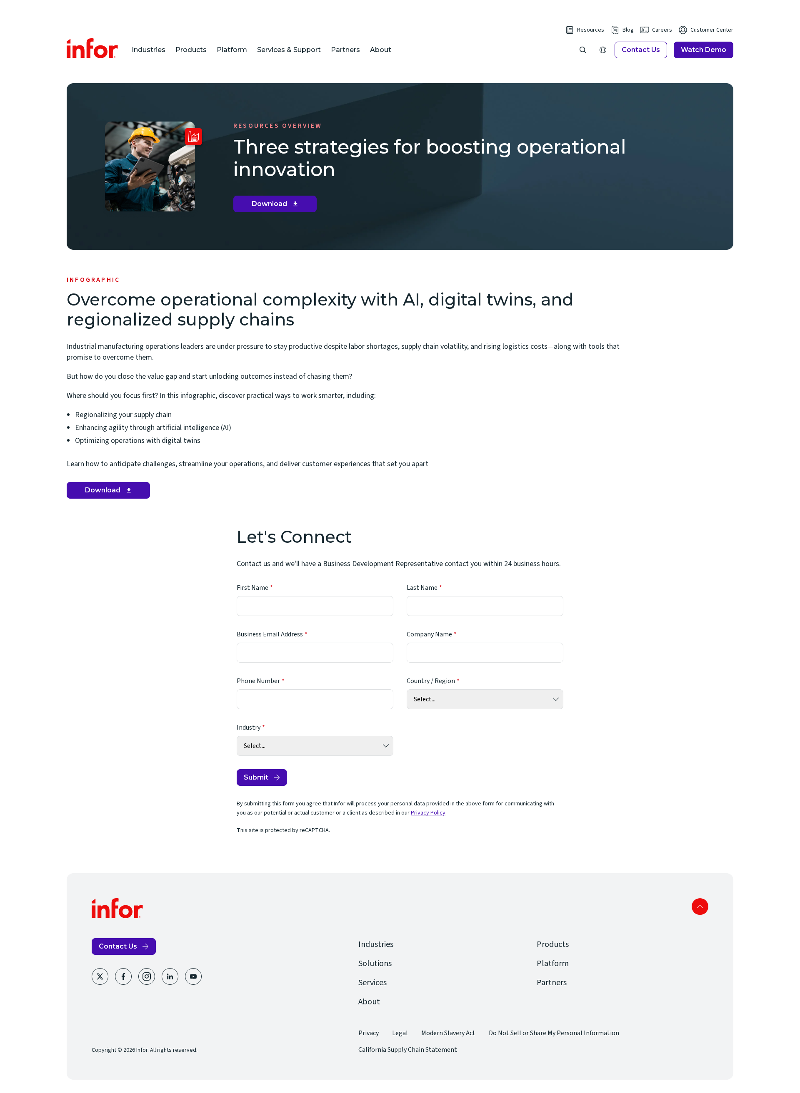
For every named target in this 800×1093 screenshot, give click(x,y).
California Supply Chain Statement (407, 1049)
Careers (662, 30)
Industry (248, 727)
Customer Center (711, 30)
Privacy (368, 1033)
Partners (345, 50)
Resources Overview (277, 125)
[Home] (92, 48)
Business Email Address (270, 634)
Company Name (429, 634)
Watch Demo (703, 50)
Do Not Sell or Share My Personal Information (554, 1033)
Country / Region (431, 681)
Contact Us (641, 50)
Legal (400, 1033)
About (380, 50)
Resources (590, 30)
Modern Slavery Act (448, 1033)
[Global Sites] (603, 50)
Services (372, 983)
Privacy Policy (428, 813)
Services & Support (289, 50)
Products (191, 50)
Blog (628, 30)
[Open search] (583, 50)
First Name (252, 587)
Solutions (375, 963)
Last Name (422, 587)
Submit (256, 777)
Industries (148, 50)
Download (278, 206)
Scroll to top (700, 906)
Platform (232, 50)
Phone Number (258, 681)
